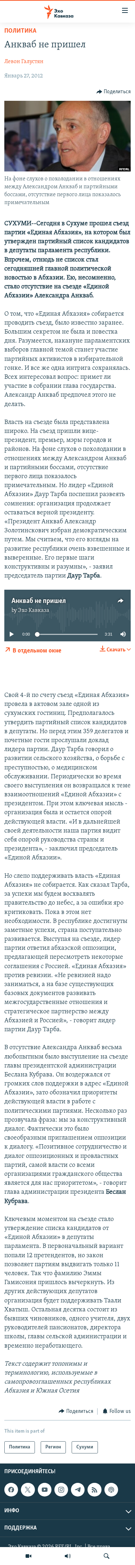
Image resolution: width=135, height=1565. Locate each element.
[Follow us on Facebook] (11, 1489)
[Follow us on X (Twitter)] (28, 1489)
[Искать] (106, 1556)
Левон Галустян (24, 62)
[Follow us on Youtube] (44, 1489)
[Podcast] (111, 1489)
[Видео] (28, 1556)
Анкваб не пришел (39, 601)
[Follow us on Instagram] (61, 1489)
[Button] (113, 91)
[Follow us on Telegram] (78, 1489)
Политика (20, 31)
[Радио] (67, 1556)
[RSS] (94, 1489)
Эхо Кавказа (33, 610)
